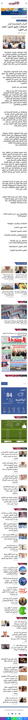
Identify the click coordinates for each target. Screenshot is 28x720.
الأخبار (18, 20)
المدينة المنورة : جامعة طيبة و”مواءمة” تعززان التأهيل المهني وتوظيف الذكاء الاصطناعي (10, 570)
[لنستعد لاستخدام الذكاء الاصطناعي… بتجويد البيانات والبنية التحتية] (23, 581)
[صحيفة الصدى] (14, 3)
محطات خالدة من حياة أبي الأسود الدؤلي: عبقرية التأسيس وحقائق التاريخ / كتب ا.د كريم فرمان (9, 516)
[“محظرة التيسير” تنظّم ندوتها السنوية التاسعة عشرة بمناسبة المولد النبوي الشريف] (23, 525)
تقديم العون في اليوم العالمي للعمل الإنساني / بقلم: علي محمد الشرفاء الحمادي (10, 479)
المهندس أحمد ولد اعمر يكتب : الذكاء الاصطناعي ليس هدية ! (10, 600)
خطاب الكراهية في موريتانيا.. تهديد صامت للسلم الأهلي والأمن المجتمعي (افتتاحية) (15, 321)
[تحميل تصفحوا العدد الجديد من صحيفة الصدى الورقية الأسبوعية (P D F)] (14, 372)
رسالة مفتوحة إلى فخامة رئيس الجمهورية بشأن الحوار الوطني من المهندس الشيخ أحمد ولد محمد (7, 277)
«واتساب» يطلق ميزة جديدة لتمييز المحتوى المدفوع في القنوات (11, 610)
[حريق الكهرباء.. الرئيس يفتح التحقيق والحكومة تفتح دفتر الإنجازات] (21, 286)
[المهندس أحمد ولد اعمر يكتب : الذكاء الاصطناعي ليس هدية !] (23, 601)
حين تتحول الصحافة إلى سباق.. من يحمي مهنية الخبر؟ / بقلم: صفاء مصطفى (10, 490)
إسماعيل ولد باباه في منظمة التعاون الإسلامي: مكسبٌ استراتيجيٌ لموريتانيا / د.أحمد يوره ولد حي (19, 636)
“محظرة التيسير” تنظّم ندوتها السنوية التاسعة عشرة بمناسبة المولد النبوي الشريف (10, 527)
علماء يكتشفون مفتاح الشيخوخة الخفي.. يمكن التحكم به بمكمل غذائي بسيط (10, 690)
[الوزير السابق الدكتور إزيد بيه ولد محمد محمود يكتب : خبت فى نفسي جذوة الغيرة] (21, 269)
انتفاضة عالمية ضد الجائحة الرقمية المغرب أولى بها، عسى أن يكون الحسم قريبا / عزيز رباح (9, 500)
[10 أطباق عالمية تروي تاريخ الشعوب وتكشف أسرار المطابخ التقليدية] (23, 669)
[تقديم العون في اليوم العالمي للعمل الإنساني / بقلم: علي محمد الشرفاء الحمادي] (23, 477)
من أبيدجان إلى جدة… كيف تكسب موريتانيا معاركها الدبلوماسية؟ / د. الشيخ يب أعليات (19, 625)
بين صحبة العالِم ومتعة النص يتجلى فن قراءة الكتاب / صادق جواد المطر (9, 556)
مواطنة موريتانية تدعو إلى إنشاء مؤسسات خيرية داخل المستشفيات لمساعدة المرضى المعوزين (7, 293)
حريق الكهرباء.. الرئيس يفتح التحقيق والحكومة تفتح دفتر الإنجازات (21, 293)
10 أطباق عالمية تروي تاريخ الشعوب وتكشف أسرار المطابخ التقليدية (10, 669)
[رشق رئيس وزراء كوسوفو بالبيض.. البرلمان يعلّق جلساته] (23, 660)
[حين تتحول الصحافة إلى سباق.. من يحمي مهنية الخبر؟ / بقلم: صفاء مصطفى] (23, 488)
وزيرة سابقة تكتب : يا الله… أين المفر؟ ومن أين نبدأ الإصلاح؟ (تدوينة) (19, 647)
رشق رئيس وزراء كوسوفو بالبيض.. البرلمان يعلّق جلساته (9, 661)
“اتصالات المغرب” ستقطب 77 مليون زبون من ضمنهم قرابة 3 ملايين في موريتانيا (10, 591)
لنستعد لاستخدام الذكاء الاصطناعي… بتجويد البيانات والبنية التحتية (10, 580)
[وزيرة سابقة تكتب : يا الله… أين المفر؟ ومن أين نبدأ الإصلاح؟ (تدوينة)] (5, 646)
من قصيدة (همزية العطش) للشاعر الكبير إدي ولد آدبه (11, 547)
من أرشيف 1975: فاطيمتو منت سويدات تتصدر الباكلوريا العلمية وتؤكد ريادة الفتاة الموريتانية (9, 679)
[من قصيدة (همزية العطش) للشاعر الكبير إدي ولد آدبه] (23, 547)
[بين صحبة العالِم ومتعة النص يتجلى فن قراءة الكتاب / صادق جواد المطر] (23, 556)
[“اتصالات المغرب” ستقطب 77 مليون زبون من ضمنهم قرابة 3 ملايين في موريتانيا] (23, 591)
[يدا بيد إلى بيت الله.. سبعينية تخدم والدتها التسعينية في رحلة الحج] (23, 699)
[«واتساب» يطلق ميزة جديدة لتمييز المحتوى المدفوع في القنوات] (23, 611)
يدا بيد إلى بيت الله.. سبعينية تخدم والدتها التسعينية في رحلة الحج (10, 700)
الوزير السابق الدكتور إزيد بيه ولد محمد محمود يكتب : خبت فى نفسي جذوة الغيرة (21, 276)
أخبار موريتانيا (15, 17)
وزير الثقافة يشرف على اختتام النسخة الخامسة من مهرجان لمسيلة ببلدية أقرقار (9, 538)
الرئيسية (23, 17)
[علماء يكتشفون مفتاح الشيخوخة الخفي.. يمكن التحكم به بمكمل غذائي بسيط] (23, 689)
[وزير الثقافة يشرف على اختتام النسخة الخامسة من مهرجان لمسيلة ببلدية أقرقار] (23, 536)
